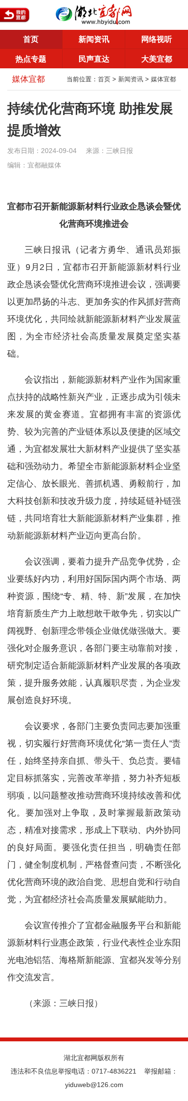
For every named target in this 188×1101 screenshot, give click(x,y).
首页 (31, 39)
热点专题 (30, 59)
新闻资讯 (94, 39)
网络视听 (156, 39)
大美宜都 (156, 59)
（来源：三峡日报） (64, 1003)
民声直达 (94, 59)
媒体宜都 (163, 79)
